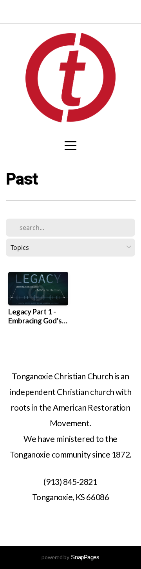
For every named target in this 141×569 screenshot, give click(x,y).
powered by (70, 557)
